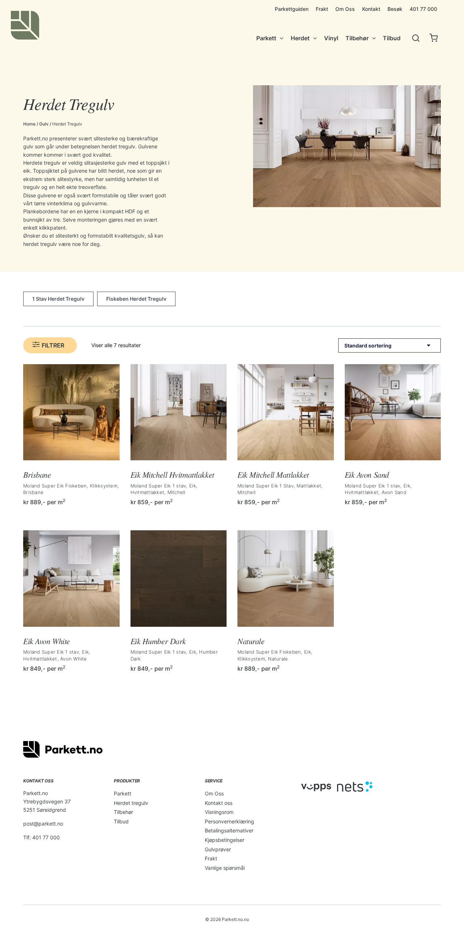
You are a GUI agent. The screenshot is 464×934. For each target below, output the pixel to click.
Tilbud (121, 821)
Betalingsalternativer (229, 830)
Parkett (122, 793)
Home (29, 124)
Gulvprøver (218, 849)
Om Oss (214, 793)
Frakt (211, 858)
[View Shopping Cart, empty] (433, 38)
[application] (279, 38)
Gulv (44, 124)
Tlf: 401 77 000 (41, 837)
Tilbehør (123, 812)
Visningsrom (219, 812)
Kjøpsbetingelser (224, 840)
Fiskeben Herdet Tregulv (136, 299)
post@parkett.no (43, 823)
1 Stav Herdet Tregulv (58, 299)
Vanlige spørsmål (225, 868)
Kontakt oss (218, 803)
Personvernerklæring (229, 821)
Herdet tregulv (131, 803)
